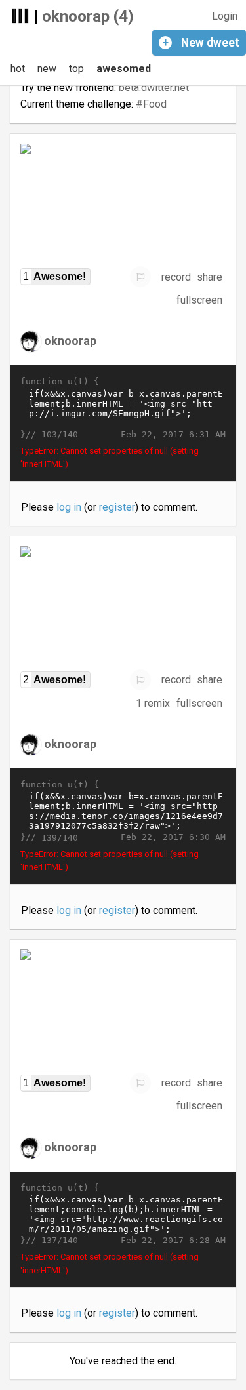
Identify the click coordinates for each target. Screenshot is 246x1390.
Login (224, 16)
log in (68, 507)
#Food (151, 104)
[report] (140, 276)
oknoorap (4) (88, 16)
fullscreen (199, 300)
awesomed (123, 68)
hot (17, 68)
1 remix (153, 703)
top (76, 68)
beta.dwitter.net (154, 87)
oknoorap (70, 341)
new (46, 68)
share (209, 277)
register (117, 507)
